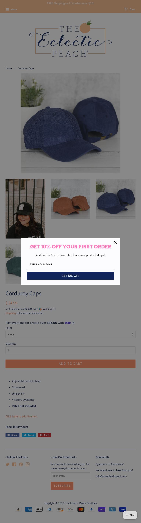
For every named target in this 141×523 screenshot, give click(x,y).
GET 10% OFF (70, 276)
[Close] (115, 242)
